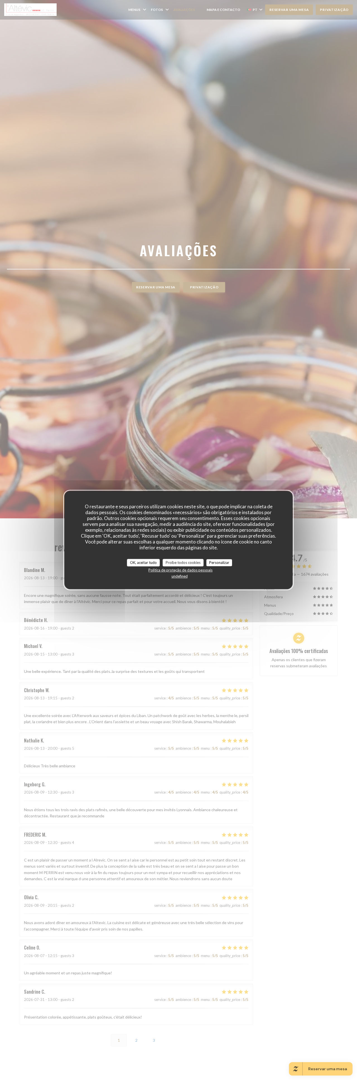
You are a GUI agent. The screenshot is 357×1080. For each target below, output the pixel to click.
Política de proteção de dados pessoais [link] (180, 570)
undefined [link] (180, 576)
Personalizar (219, 562)
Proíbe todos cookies (183, 562)
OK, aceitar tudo (143, 562)
